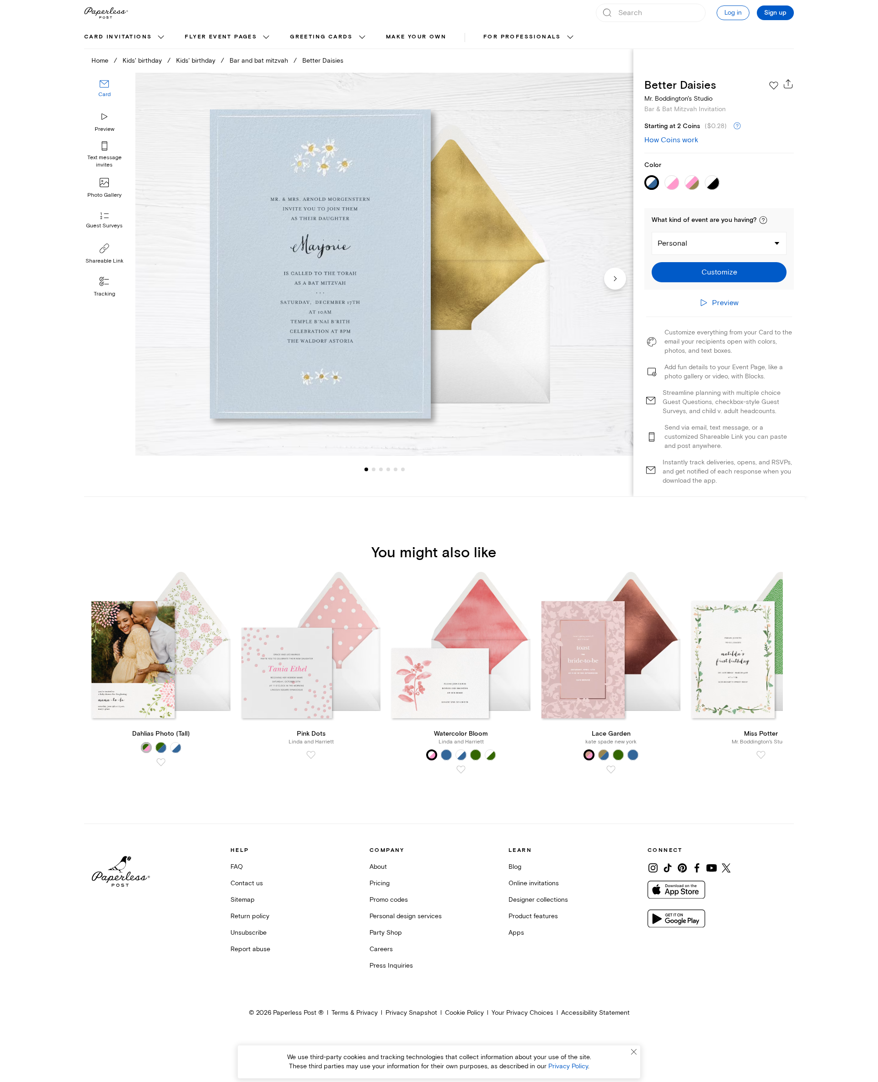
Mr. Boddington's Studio (678, 98)
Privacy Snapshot (411, 1013)
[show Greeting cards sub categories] (362, 37)
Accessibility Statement (595, 1013)
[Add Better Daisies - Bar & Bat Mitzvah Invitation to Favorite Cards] (773, 85)
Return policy (249, 916)
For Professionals (522, 36)
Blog (515, 867)
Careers (381, 949)
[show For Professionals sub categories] (570, 37)
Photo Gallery (104, 195)
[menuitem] (125, 37)
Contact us (246, 883)
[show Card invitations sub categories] (160, 37)
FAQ (236, 867)
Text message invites (104, 161)
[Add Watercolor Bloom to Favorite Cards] (460, 769)
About (378, 867)
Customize (719, 272)
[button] (763, 220)
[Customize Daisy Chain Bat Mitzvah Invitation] (384, 264)
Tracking (104, 294)
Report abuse (250, 949)
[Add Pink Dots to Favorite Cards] (310, 754)
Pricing (379, 883)
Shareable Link (104, 261)
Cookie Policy (464, 1013)
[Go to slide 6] (395, 469)
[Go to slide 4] (381, 469)
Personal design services (405, 916)
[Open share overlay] (788, 83)
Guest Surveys (104, 226)
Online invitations (534, 883)
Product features (533, 916)
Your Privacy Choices (522, 1013)
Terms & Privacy (355, 1013)
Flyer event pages (221, 36)
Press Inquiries (391, 965)
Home (99, 61)
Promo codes (388, 900)
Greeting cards (321, 36)
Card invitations (118, 36)
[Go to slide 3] (373, 469)
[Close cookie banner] (633, 1051)
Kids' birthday (142, 61)
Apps (516, 933)
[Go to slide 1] (366, 469)
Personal (672, 243)
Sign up (775, 13)
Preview (104, 129)
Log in (733, 12)
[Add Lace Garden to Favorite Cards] (610, 769)
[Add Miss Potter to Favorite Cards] (760, 754)
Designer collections (538, 900)
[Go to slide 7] (403, 469)
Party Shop (385, 933)
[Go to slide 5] (388, 469)
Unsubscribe (248, 933)
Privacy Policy (568, 1066)
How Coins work (671, 140)
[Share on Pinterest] (682, 867)
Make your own (416, 36)
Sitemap (242, 900)
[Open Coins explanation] (737, 126)
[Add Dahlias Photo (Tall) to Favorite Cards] (160, 762)
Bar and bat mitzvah (259, 61)
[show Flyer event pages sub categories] (266, 37)
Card (104, 95)
